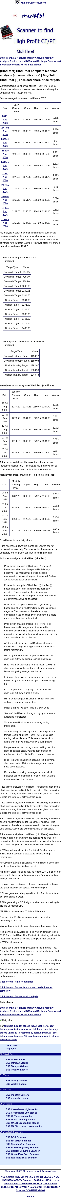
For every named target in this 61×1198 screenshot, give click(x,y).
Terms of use (49, 1171)
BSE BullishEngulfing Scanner (22, 1147)
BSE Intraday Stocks (17, 1063)
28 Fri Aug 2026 (5, 119)
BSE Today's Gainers (17, 1066)
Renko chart (16, 61)
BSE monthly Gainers (17, 1095)
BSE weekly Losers (16, 1084)
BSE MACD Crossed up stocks (22, 1123)
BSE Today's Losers (17, 1070)
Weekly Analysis (36, 58)
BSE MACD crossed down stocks (24, 1126)
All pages (11, 1048)
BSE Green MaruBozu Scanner (22, 1154)
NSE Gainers (7, 1177)
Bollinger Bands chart (49, 61)
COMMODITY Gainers (19, 1180)
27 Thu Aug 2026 (5, 131)
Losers (42, 3)
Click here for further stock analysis (19, 996)
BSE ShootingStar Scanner (20, 1144)
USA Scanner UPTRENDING (39, 1187)
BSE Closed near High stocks (22, 1109)
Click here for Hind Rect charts (16, 982)
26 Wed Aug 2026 (5, 142)
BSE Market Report (16, 1059)
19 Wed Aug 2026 (5, 200)
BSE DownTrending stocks (20, 1119)
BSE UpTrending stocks (19, 1116)
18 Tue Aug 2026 (5, 211)
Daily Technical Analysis (13, 58)
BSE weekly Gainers (16, 1080)
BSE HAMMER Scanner (18, 1140)
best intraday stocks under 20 (35, 1033)
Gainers (33, 3)
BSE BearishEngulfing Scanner (23, 1151)
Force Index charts (31, 64)
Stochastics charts (10, 64)
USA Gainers (39, 1180)
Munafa (25, 3)
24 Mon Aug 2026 (5, 165)
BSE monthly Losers (17, 1098)
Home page (12, 1045)
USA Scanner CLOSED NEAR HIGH (23, 1183)
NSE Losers (21, 1177)
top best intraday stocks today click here (26, 1026)
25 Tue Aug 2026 (5, 154)
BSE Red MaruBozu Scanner (21, 1157)
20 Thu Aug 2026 (5, 188)
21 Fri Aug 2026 (5, 177)
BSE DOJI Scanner (16, 1137)
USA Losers (52, 1180)
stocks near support (39, 1036)
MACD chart (30, 61)
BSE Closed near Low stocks (21, 1113)
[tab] (17, 2)
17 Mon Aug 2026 (5, 223)
